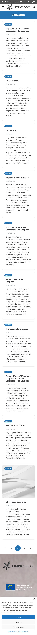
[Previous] (5, 548)
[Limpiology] (19, 7)
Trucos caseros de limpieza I (14, 280)
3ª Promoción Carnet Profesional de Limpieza (17, 228)
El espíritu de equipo (16, 502)
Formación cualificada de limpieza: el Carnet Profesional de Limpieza (18, 378)
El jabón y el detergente (17, 177)
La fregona (11, 130)
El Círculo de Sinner (15, 425)
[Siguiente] (30, 548)
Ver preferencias (18, 627)
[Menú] (2, 7)
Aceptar (18, 617)
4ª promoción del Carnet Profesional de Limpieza (17, 29)
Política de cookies (12, 631)
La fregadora (12, 80)
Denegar (18, 622)
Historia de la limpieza (17, 329)
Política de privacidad (23, 631)
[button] (34, 599)
